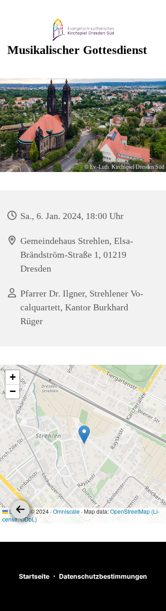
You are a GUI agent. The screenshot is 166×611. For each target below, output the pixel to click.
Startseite (34, 576)
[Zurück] (20, 509)
